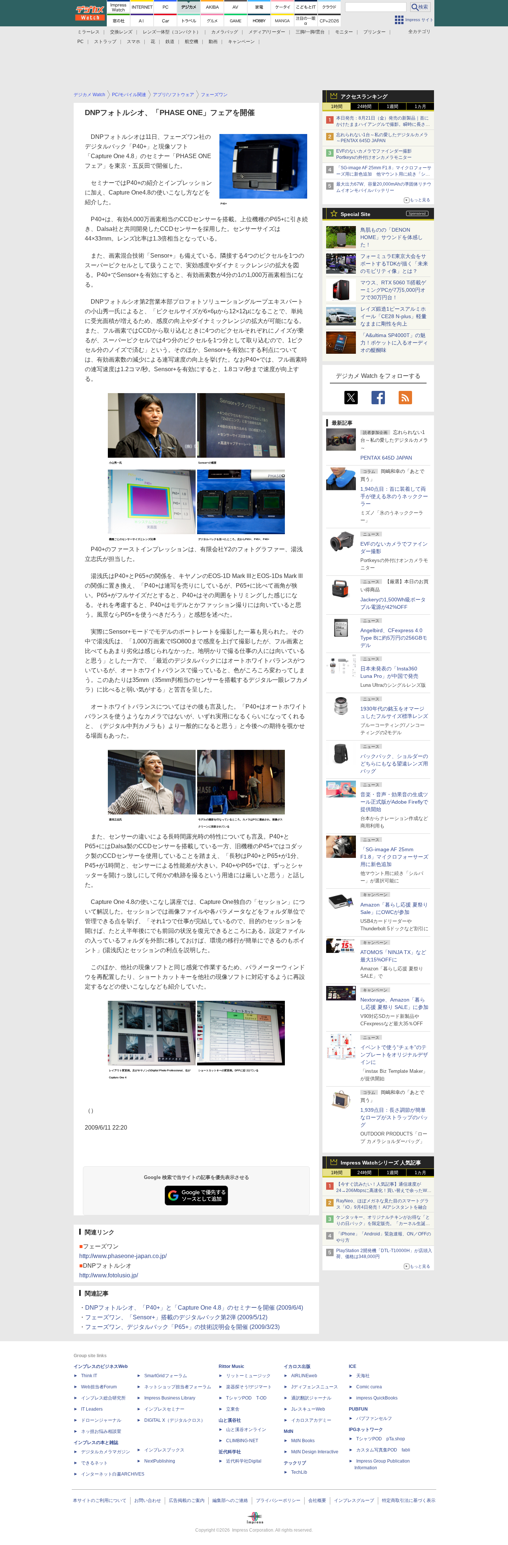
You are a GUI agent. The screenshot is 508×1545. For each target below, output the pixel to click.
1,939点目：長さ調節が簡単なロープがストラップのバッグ (394, 1117)
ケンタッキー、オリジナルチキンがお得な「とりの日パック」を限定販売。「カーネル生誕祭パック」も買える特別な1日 (383, 1223)
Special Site (355, 214)
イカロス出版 (297, 1366)
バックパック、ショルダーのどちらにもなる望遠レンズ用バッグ (394, 763)
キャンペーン (241, 41)
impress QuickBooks (377, 1398)
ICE (352, 1366)
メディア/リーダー (266, 32)
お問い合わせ (147, 1500)
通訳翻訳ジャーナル (311, 1398)
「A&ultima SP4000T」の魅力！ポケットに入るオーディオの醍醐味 (394, 342)
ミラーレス (88, 32)
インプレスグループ (354, 1500)
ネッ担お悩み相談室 (101, 1431)
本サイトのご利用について (99, 1500)
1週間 (392, 106)
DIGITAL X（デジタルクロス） (174, 1420)
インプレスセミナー (164, 1409)
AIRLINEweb (304, 1375)
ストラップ (105, 41)
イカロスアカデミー (311, 1420)
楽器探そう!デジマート (249, 1386)
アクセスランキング (364, 96)
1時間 (337, 106)
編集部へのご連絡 (230, 1500)
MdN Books (303, 1440)
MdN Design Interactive (314, 1451)
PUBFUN (358, 1409)
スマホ (133, 41)
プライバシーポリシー (278, 1500)
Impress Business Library (169, 1398)
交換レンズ (121, 32)
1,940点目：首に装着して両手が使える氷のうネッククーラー (394, 496)
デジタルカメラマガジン (105, 1451)
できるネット (94, 1463)
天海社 (363, 1375)
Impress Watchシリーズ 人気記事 (381, 1163)
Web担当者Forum (99, 1386)
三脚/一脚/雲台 (310, 32)
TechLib (299, 1472)
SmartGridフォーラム (165, 1375)
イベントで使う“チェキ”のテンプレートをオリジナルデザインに (394, 1054)
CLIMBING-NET (242, 1440)
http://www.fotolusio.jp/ (108, 1275)
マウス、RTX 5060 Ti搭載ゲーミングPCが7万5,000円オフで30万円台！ (393, 290)
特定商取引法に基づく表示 (408, 1500)
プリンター (374, 32)
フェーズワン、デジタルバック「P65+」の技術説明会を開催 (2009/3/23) (182, 1327)
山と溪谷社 (230, 1420)
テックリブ (295, 1463)
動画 (213, 41)
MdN (288, 1431)
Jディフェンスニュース (314, 1386)
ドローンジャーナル (101, 1420)
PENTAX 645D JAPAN (386, 458)
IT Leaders (92, 1409)
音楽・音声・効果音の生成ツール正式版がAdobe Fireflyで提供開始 (394, 801)
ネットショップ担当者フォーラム (177, 1386)
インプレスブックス (164, 1450)
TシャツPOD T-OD (246, 1398)
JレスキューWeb (308, 1409)
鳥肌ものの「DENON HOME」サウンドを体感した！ (391, 237)
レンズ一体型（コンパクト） (172, 32)
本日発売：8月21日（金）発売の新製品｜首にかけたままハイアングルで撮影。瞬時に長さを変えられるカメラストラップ (383, 124)
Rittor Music (231, 1366)
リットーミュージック (248, 1375)
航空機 (191, 41)
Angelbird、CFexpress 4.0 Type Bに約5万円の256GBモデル (393, 637)
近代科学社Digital (243, 1461)
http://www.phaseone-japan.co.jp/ (123, 1256)
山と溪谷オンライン (246, 1429)
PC (80, 41)
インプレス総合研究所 (103, 1398)
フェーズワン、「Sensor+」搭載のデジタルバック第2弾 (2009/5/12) (176, 1317)
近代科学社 (230, 1451)
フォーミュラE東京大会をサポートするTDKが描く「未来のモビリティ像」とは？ (394, 263)
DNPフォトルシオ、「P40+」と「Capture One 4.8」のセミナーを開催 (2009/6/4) (194, 1307)
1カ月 (420, 106)
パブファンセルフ (374, 1418)
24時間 (364, 106)
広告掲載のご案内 (187, 1500)
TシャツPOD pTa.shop (380, 1438)
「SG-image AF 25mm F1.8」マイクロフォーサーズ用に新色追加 (394, 856)
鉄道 (169, 41)
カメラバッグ (224, 32)
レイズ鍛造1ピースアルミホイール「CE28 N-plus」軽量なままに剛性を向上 (393, 316)
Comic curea (369, 1386)
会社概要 (317, 1500)
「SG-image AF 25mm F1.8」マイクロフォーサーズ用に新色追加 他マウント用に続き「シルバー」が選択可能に (383, 174)
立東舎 (232, 1409)
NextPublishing (159, 1461)
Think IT (89, 1375)
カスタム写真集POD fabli (383, 1450)
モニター (344, 32)
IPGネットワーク (366, 1429)
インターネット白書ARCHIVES (112, 1474)
